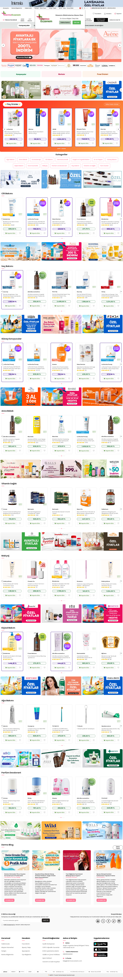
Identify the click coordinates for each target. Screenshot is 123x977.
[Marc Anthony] (62, 325)
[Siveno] (20, 831)
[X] (103, 923)
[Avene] (62, 252)
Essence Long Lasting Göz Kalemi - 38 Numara (85, 585)
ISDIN (54, 130)
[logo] (11, 14)
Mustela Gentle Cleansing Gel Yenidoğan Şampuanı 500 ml (60, 440)
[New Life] (102, 542)
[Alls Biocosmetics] (62, 180)
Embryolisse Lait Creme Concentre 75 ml (10, 585)
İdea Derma (9, 130)
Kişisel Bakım (19, 166)
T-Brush (79, 727)
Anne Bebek (22, 20)
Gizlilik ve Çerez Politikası (51, 955)
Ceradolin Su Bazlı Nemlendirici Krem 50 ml (84, 657)
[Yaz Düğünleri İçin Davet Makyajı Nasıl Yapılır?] (77, 861)
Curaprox (31, 727)
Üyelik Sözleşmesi (48, 944)
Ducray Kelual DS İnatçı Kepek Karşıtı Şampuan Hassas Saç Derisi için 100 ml (86, 296)
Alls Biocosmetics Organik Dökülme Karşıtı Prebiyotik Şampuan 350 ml (36, 296)
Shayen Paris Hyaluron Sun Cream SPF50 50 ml (85, 133)
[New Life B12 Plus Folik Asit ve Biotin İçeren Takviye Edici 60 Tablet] (86, 498)
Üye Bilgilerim (26, 955)
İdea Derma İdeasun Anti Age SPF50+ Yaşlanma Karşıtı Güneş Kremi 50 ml (86, 368)
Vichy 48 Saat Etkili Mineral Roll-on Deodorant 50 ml (11, 802)
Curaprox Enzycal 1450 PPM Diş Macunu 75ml (36, 730)
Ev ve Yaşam (98, 160)
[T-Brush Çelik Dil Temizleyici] (86, 715)
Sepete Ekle (12, 144)
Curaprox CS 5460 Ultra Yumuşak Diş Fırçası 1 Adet (60, 730)
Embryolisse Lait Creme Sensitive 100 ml (108, 585)
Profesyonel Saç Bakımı (101, 20)
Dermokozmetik (114, 20)
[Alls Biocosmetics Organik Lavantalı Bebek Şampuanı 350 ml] (110, 425)
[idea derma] (102, 397)
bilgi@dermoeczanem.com (72, 961)
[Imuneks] (62, 542)
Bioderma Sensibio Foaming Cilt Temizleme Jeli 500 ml (110, 223)
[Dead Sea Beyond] (20, 397)
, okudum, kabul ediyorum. (17, 925)
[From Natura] (102, 180)
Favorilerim (26, 944)
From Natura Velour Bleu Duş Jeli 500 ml (37, 657)
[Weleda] (102, 469)
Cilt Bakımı (30, 20)
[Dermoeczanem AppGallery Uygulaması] (102, 955)
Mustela (30, 437)
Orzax (5, 510)
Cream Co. (31, 582)
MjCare (103, 654)
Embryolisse (7, 582)
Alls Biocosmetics (34, 292)
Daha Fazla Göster (112, 105)
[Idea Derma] (20, 180)
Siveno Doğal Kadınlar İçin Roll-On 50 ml (36, 802)
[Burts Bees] (20, 686)
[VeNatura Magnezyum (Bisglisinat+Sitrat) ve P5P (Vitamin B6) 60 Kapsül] (110, 498)
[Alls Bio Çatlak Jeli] (62, 469)
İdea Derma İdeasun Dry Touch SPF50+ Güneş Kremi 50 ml (13, 133)
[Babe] (62, 397)
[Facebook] (108, 923)
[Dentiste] (102, 759)
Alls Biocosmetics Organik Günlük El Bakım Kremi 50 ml (61, 657)
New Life (80, 510)
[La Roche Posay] (20, 252)
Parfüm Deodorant (88, 20)
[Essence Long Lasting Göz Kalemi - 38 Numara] (86, 570)
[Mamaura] (20, 469)
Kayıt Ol (45, 921)
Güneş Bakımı (112, 160)
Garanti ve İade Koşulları (51, 962)
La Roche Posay (33, 220)
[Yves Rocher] (62, 686)
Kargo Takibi (52, 8)
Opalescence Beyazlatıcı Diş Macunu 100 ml (110, 730)
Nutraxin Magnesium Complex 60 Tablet (34, 513)
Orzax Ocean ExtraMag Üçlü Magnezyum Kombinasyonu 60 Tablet (12, 513)
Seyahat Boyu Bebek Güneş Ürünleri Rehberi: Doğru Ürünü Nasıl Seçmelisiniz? (45, 876)
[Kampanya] (20, 74)
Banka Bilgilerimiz (17, 8)
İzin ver (76, 22)
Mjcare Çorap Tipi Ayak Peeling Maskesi (108, 657)
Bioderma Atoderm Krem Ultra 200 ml (11, 223)
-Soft (50, 976)
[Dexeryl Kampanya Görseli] (61, 90)
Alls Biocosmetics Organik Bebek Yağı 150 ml (11, 440)
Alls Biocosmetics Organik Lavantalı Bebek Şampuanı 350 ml (109, 440)
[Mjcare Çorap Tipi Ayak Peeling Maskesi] (110, 642)
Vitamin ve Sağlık (90, 166)
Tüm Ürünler (104, 166)
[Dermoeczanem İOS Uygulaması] (102, 950)
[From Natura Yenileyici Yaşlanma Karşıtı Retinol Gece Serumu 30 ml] (86, 208)
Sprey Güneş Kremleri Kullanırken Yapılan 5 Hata (106, 875)
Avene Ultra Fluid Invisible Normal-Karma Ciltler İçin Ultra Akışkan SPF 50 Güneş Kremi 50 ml (60, 368)
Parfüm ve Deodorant (59, 166)
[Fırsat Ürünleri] (102, 74)
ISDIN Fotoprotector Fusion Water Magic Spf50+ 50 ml (61, 133)
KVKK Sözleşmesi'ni (9, 925)
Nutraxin (31, 510)
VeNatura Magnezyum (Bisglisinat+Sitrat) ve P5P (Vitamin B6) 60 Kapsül (109, 513)
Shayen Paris (81, 130)
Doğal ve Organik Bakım (81, 160)
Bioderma (6, 220)
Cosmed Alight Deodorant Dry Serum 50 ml (85, 802)
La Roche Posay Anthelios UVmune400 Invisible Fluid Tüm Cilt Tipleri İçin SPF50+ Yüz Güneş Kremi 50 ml (36, 368)
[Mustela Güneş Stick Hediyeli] (61, 45)
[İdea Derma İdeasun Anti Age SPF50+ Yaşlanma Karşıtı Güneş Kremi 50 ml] (86, 353)
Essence (80, 582)
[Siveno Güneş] (102, 90)
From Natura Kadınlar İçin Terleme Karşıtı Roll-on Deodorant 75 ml (109, 802)
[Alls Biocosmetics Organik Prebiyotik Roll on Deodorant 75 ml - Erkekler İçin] (61, 787)
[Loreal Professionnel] (20, 325)
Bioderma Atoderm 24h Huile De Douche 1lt (12, 657)
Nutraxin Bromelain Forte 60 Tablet (61, 513)
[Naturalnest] (20, 542)
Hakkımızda (28, 8)
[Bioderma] (102, 252)
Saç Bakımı (75, 166)
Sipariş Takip (26, 948)
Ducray (103, 130)
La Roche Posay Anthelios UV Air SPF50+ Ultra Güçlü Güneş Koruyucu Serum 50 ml (110, 368)
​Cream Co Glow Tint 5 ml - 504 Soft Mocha (36, 585)
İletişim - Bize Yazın (40, 8)
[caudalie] (21, 90)
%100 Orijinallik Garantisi (50, 948)
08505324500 (68, 955)
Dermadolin (81, 654)
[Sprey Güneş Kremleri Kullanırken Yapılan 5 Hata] (108, 861)
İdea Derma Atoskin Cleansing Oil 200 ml (58, 223)
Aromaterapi (36, 160)
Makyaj (44, 166)
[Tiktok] (114, 923)
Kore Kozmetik (33, 166)
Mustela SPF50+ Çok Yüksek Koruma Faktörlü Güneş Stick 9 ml (37, 440)
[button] (3, 45)
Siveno (30, 799)
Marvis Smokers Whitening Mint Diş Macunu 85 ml (11, 730)
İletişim (3, 952)
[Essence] (102, 614)
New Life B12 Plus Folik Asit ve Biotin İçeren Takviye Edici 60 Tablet (86, 513)
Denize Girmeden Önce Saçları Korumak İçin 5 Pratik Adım (14, 875)
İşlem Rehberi (47, 959)
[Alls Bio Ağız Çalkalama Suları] (62, 759)
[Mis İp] (20, 759)
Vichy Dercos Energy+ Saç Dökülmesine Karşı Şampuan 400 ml (110, 296)
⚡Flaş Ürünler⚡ (12, 105)
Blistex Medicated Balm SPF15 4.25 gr (36, 133)
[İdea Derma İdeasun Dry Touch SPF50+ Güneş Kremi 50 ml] (13, 118)
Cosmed (80, 799)
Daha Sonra (65, 22)
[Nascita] (20, 614)
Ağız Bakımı (10, 160)
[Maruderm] (102, 686)
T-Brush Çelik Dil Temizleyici (85, 729)
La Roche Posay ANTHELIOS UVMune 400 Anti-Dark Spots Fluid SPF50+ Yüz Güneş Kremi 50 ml (37, 223)
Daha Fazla (118, 848)
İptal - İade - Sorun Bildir (66, 8)
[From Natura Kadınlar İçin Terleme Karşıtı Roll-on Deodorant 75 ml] (110, 787)
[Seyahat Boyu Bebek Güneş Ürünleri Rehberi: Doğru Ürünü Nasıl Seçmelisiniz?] (46, 861)
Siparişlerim (26, 952)
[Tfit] (62, 614)
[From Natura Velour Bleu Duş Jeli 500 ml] (37, 642)
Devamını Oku (9, 901)
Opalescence (106, 727)
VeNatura (104, 510)
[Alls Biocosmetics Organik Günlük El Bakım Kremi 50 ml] (61, 642)
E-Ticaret (55, 976)
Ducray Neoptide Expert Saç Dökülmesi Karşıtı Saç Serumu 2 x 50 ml (61, 296)
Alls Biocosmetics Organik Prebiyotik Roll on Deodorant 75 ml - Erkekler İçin (61, 802)
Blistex (31, 130)
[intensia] (61, 3)
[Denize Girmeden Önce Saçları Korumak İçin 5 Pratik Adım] (15, 861)
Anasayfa (6, 8)
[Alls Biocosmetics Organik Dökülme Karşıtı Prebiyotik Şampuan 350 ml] (37, 280)
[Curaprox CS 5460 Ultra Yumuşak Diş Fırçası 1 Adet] (61, 715)
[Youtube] (98, 923)
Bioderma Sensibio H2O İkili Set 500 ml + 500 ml (60, 585)
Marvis (5, 727)
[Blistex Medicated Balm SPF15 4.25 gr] (37, 118)
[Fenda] (102, 325)
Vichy (103, 292)
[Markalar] (62, 74)
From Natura (81, 220)
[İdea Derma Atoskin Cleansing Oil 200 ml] (61, 208)
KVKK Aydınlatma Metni (50, 952)
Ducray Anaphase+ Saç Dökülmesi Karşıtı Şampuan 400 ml (109, 133)
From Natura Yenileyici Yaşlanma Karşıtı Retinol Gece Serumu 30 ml (84, 223)
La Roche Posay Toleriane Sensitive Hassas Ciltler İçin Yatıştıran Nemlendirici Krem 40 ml (86, 440)
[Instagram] (119, 923)
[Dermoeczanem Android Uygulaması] (102, 945)
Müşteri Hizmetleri (7, 948)
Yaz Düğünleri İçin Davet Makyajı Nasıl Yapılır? (74, 875)
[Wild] (62, 831)
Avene (54, 365)
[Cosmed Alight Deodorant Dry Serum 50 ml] (86, 787)
